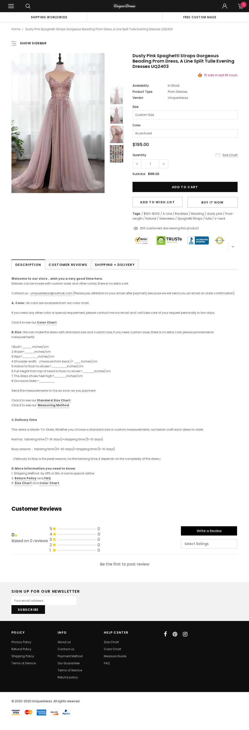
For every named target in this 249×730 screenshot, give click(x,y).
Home (15, 29)
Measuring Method (53, 405)
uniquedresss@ (51, 293)
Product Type (142, 92)
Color (137, 125)
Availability (141, 85)
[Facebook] (165, 634)
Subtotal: (139, 174)
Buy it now (212, 202)
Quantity (139, 155)
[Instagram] (185, 634)
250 (142, 228)
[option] (49, 17)
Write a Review (209, 530)
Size (136, 107)
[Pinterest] (175, 634)
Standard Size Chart (54, 400)
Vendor (138, 98)
